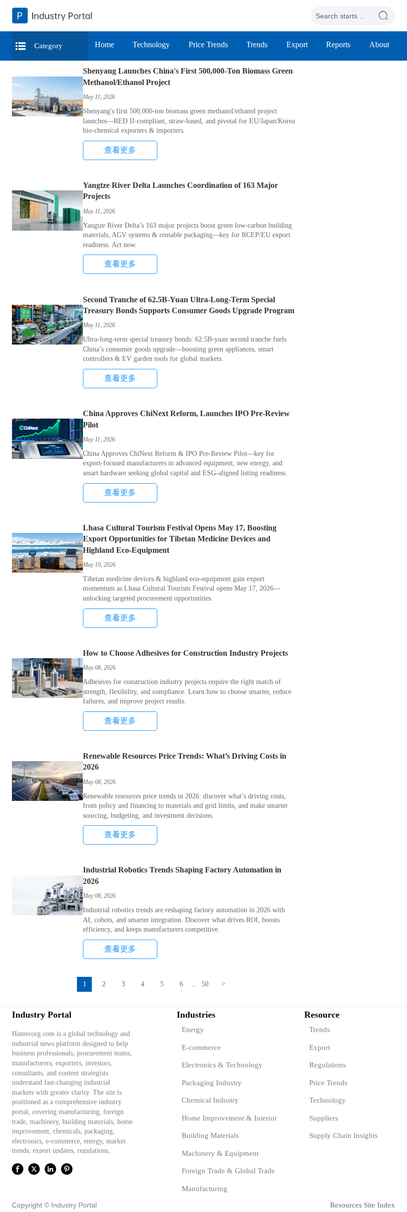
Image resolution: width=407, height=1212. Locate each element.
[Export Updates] (52, 15)
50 (205, 984)
